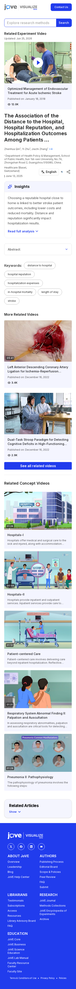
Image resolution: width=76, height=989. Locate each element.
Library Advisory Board (22, 920)
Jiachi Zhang (39, 149)
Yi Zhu (26, 149)
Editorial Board (49, 866)
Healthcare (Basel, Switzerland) (15, 169)
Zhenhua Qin (12, 149)
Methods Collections (53, 905)
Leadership (15, 866)
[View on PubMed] (62, 171)
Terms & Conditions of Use (23, 978)
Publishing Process (52, 861)
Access (12, 910)
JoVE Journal (48, 900)
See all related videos (38, 466)
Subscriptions (16, 905)
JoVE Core (14, 939)
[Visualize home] (28, 7)
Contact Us (61, 7)
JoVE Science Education (16, 951)
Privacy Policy (48, 978)
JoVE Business (17, 944)
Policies (62, 978)
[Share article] (68, 171)
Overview (14, 861)
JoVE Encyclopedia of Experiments (53, 912)
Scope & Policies (50, 871)
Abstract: (14, 249)
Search (64, 22)
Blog (10, 871)
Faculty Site (15, 971)
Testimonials (16, 900)
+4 (51, 149)
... (46, 140)
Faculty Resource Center (18, 964)
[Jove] (10, 7)
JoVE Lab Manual (18, 957)
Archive (44, 919)
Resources (14, 915)
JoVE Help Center (18, 877)
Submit (44, 887)
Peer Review (48, 877)
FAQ (42, 882)
